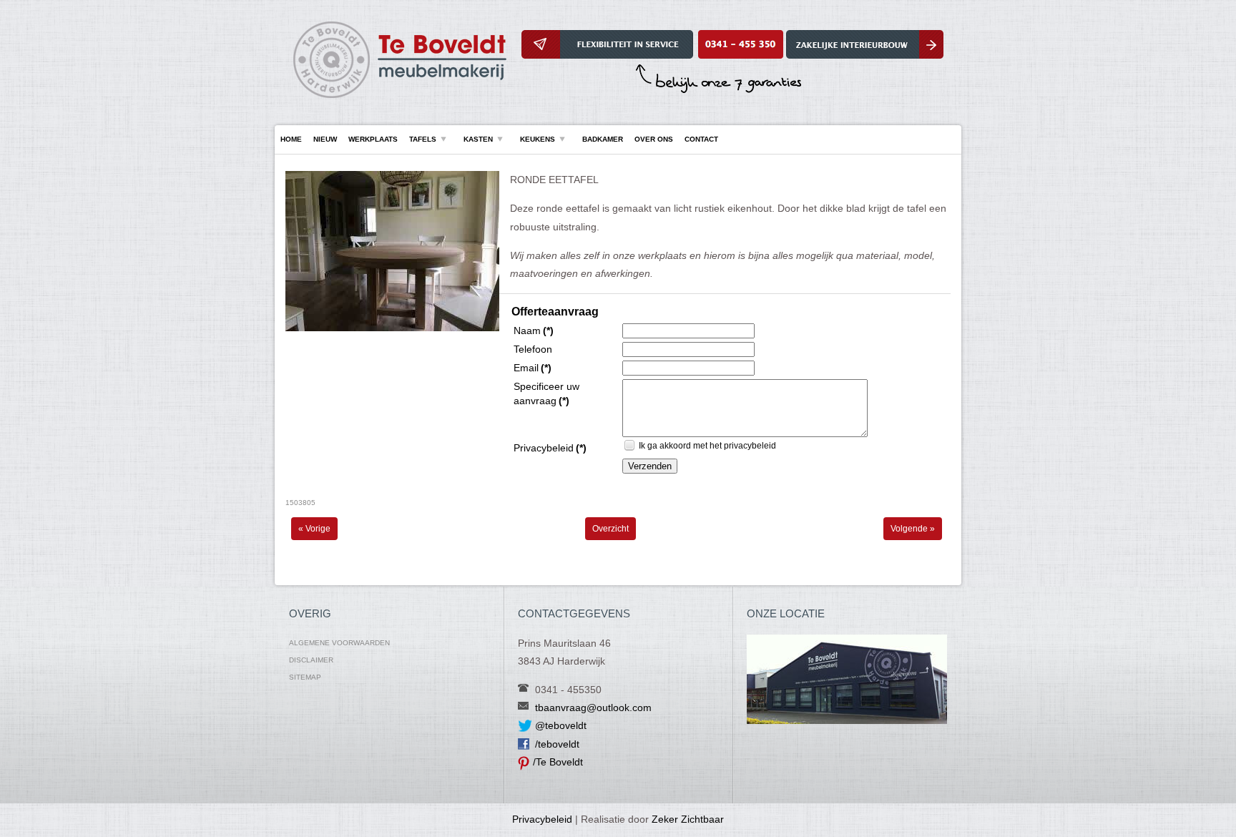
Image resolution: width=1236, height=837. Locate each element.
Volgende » (913, 529)
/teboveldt (557, 744)
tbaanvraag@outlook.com (593, 707)
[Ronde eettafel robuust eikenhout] (392, 328)
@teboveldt (561, 725)
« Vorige (314, 529)
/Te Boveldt (558, 762)
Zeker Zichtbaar (688, 819)
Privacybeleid (542, 819)
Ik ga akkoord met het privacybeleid (707, 446)
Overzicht (610, 529)
